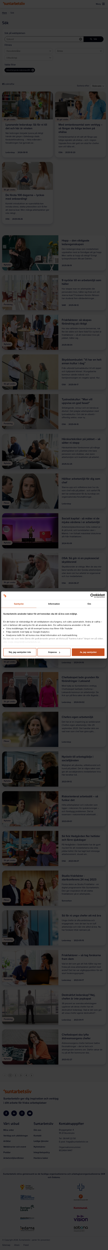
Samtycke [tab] (19, 604)
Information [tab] (54, 604)
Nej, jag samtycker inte (20, 652)
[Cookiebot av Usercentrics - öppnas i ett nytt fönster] (92, 596)
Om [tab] (89, 604)
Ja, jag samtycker (88, 652)
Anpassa (52, 652)
